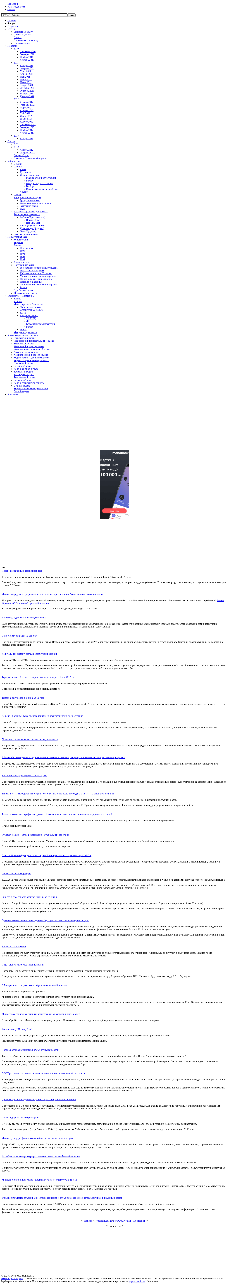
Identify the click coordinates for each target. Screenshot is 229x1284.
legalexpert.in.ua (137, 1281)
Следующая (124, 1220)
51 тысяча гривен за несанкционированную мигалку (30, 739)
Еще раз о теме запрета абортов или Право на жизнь (29, 897)
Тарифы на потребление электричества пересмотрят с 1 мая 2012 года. (39, 677)
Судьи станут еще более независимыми (23, 964)
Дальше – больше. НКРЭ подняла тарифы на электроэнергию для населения (42, 716)
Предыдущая (101, 1220)
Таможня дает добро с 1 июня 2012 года (23, 697)
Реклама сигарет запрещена (16, 873)
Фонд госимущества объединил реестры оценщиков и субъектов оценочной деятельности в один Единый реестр (62, 1197)
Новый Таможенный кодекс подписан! (22, 570)
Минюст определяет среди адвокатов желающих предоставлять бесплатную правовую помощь (52, 594)
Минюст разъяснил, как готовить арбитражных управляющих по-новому (41, 1014)
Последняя (139, 1220)
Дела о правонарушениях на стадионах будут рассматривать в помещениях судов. (45, 920)
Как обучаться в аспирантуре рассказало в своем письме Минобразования (41, 1156)
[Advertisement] (94, 425)
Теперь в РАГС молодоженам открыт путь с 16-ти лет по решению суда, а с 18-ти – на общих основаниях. (58, 793)
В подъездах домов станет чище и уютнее (24, 617)
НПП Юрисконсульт (12, 1278)
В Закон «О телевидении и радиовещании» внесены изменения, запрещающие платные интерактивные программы (63, 757)
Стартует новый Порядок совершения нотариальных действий (35, 834)
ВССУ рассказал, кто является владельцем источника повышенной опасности (43, 1073)
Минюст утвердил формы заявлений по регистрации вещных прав (37, 1138)
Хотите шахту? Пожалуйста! (17, 1029)
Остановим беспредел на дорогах (19, 635)
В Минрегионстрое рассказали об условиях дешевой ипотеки (34, 985)
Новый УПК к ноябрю (14, 946)
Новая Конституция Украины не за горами (24, 775)
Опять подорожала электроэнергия (20, 1117)
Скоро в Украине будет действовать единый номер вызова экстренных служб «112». (46, 855)
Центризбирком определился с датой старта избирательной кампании (39, 1099)
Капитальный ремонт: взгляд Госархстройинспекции (30, 653)
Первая (88, 1220)
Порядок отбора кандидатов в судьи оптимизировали (30, 1050)
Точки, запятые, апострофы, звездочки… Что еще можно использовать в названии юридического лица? (57, 814)
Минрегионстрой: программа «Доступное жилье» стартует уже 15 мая (39, 1179)
